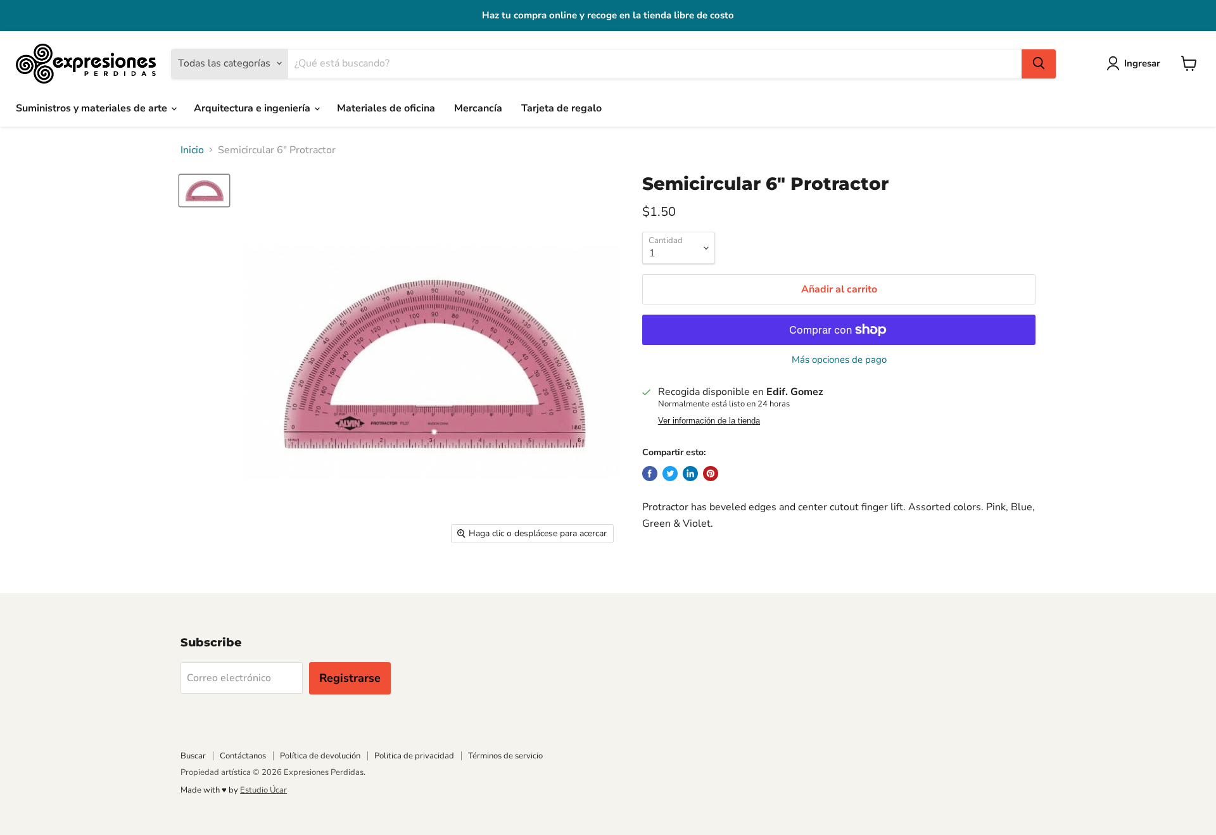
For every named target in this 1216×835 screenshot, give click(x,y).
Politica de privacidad (414, 756)
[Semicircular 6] (204, 190)
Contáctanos (243, 756)
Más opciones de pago (839, 360)
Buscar (193, 756)
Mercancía (478, 108)
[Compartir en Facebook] (649, 473)
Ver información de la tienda (709, 421)
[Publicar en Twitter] (670, 473)
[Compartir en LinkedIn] (690, 473)
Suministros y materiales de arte (93, 108)
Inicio (192, 150)
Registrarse (350, 678)
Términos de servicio (505, 756)
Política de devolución (320, 756)
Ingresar (1142, 62)
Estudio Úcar (263, 790)
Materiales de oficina (386, 108)
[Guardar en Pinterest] (710, 473)
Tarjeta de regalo (561, 108)
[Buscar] (1039, 63)
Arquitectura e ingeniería (253, 108)
